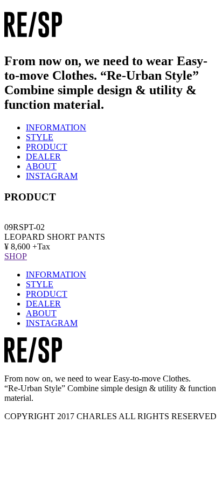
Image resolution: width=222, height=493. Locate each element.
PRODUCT (46, 146)
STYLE (39, 137)
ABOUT (41, 166)
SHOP (15, 256)
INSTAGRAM (52, 175)
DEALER (43, 156)
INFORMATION (56, 127)
